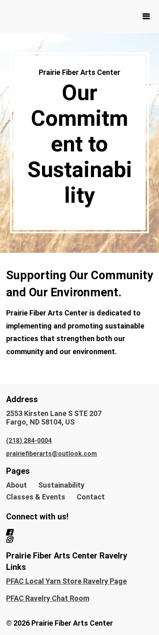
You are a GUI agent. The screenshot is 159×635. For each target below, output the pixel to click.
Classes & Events (35, 497)
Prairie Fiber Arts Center (79, 72)
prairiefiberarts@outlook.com (51, 454)
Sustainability (61, 485)
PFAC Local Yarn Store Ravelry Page (66, 581)
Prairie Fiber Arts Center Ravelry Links (66, 561)
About (16, 485)
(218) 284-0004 (29, 440)
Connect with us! (37, 516)
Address (22, 399)
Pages (18, 471)
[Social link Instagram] (69, 539)
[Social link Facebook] (69, 532)
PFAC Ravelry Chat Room (47, 598)
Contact (91, 497)
